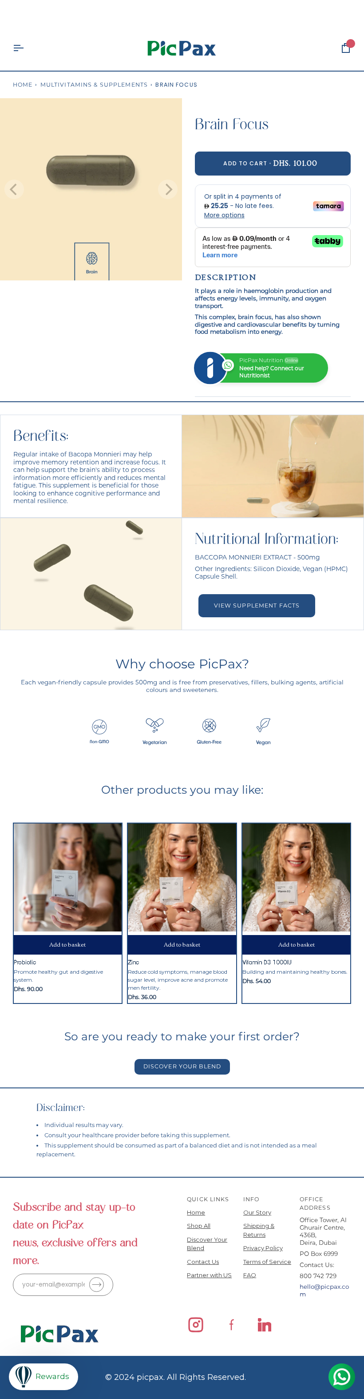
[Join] (96, 1284)
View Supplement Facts (257, 605)
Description (226, 277)
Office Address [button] (315, 1203)
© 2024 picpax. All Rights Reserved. (175, 1377)
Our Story (257, 1212)
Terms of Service (267, 1261)
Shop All (198, 1225)
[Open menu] (26, 48)
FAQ (249, 1275)
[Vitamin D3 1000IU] (296, 877)
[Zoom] (16, 264)
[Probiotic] (68, 877)
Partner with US (209, 1275)
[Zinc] (182, 877)
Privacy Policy (263, 1247)
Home (23, 84)
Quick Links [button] (208, 1199)
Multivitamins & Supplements (94, 84)
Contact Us (203, 1261)
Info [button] (251, 1199)
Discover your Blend (182, 1066)
